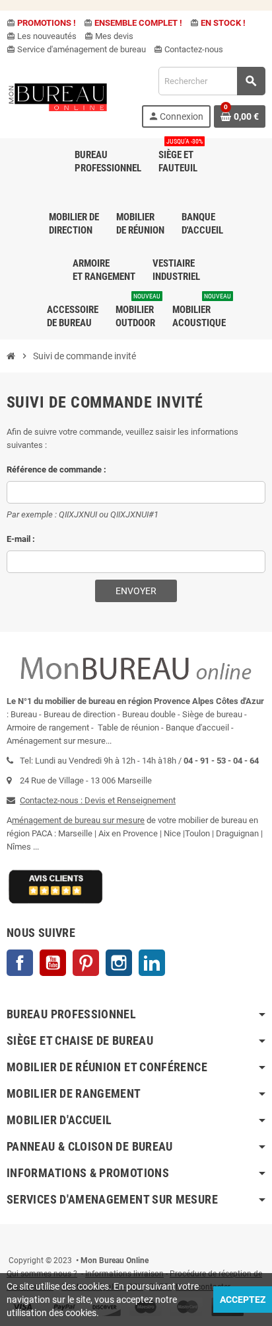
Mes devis (109, 36)
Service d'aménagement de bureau (76, 49)
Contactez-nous (188, 49)
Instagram (119, 963)
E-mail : (21, 539)
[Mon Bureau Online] (58, 96)
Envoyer (136, 591)
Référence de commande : (56, 469)
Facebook (20, 963)
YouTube (53, 963)
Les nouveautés (42, 36)
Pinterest (86, 963)
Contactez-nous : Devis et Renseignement (98, 800)
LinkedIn (152, 963)
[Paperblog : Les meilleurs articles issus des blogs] (8, 1240)
